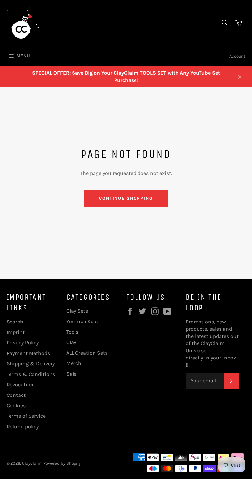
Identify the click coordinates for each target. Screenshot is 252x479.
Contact (16, 395)
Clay (71, 342)
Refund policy (23, 426)
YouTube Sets (82, 321)
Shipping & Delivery (31, 363)
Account (237, 56)
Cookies (16, 405)
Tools (72, 332)
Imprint (16, 332)
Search (15, 322)
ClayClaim (32, 463)
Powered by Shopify (62, 463)
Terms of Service (26, 416)
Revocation (20, 384)
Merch (73, 363)
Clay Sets (77, 311)
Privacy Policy (23, 343)
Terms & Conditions (31, 374)
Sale (71, 374)
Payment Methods (28, 353)
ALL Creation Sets (87, 353)
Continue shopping (126, 198)
